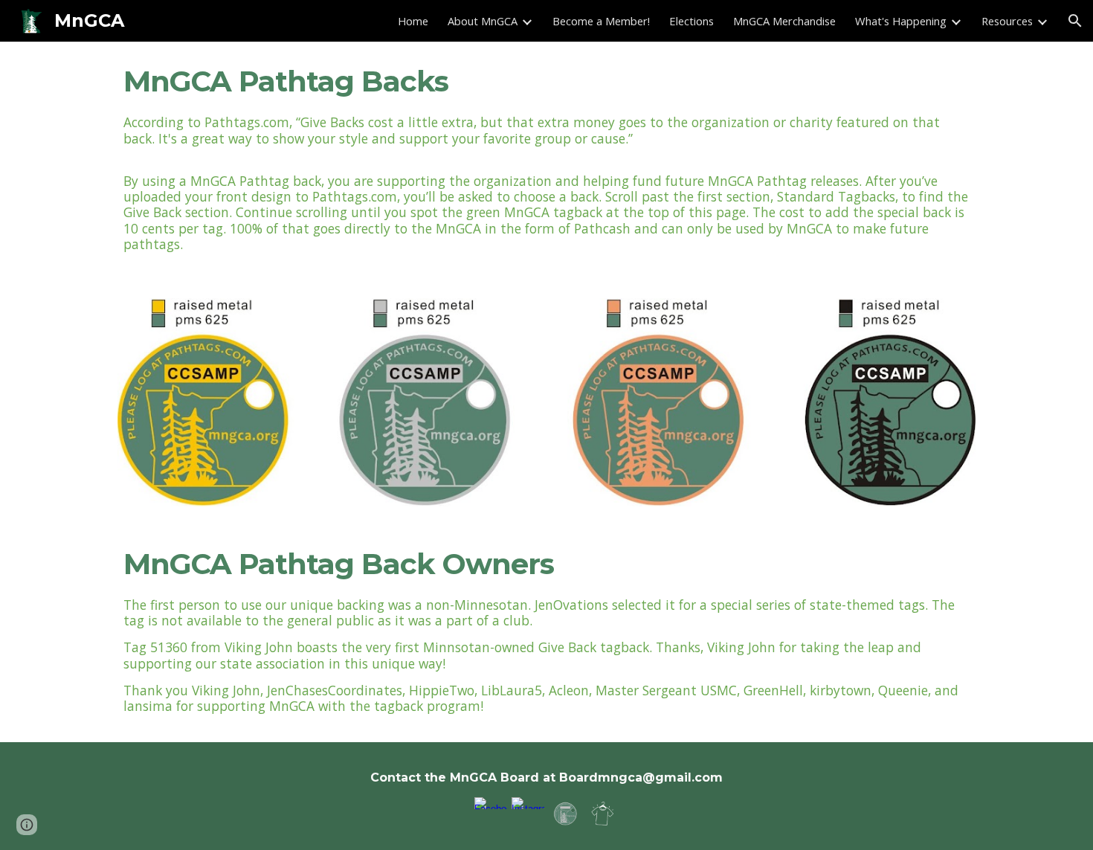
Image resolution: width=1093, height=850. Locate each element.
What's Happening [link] (901, 20)
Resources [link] (1007, 20)
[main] (546, 81)
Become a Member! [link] (601, 20)
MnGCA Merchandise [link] (784, 20)
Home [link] (413, 20)
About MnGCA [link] (483, 20)
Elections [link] (691, 20)
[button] (1075, 21)
